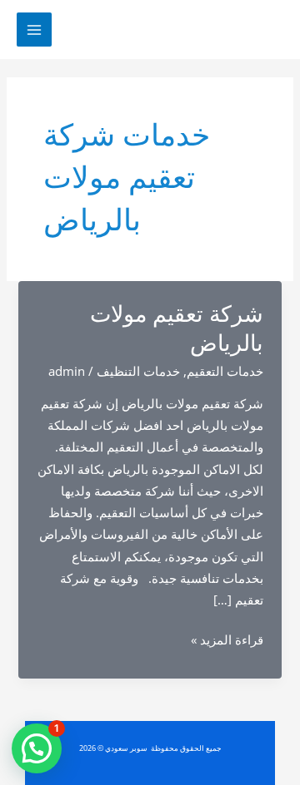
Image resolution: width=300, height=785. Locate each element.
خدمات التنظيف (138, 371)
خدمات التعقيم (225, 371)
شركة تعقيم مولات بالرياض (176, 329)
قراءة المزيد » (227, 640)
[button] (37, 748)
